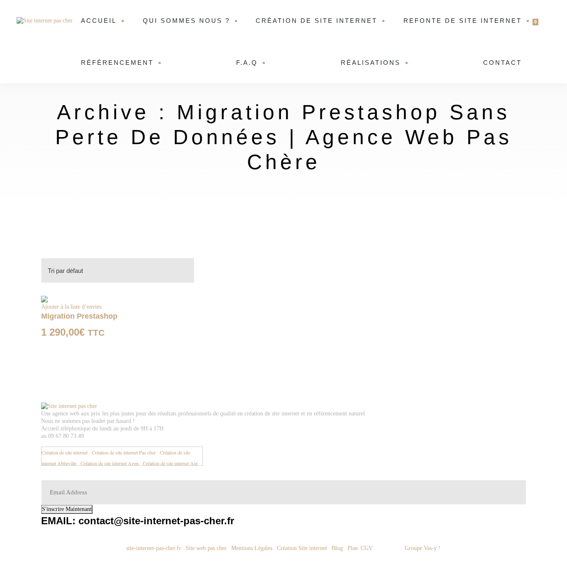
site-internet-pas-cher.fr (153, 548)
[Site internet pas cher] (46, 21)
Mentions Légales (251, 548)
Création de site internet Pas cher (124, 452)
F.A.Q (247, 62)
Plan (352, 548)
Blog (337, 548)
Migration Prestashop (79, 316)
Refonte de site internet (462, 20)
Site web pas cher (206, 548)
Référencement (117, 62)
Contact (502, 62)
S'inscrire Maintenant (67, 509)
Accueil (99, 20)
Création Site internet (303, 548)
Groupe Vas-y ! (422, 548)
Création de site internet (316, 20)
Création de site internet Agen (110, 463)
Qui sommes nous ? (186, 20)
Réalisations (371, 62)
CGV (367, 548)
